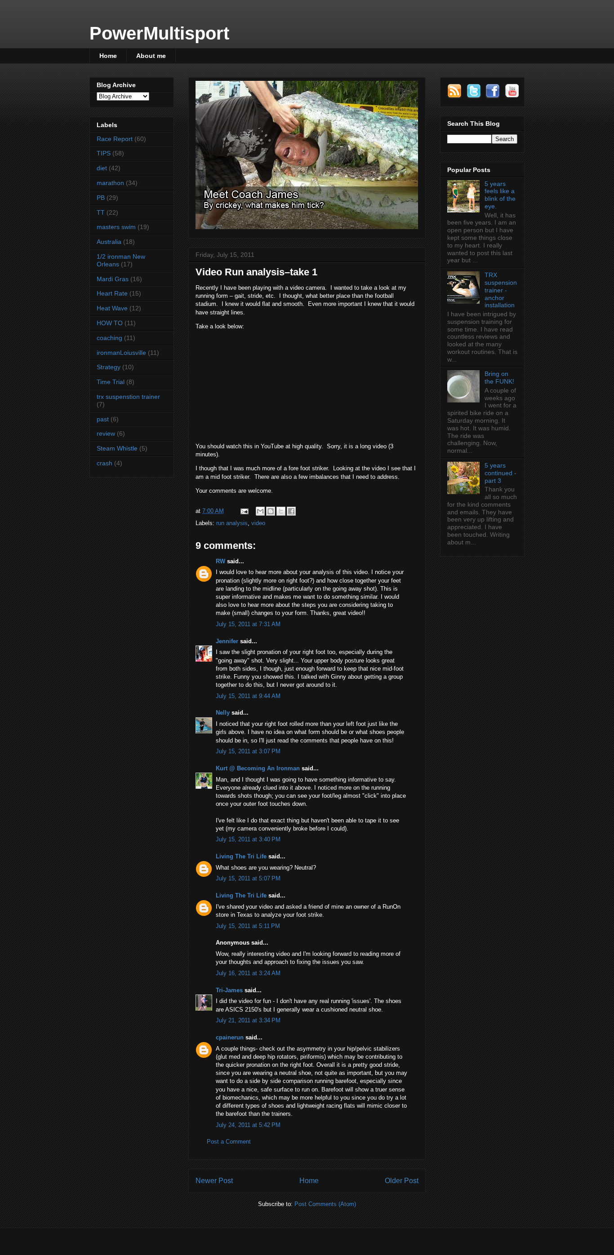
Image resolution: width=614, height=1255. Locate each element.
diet (102, 168)
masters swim (116, 226)
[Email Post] (243, 511)
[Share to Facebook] (291, 511)
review (106, 433)
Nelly (223, 712)
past (103, 419)
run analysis (232, 523)
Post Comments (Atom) (325, 1204)
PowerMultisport (159, 33)
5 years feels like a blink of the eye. (500, 195)
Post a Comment (229, 1141)
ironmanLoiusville (121, 352)
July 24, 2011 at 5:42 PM (248, 1125)
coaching (109, 337)
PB (101, 197)
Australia (109, 241)
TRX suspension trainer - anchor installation (501, 290)
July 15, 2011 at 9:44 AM (248, 696)
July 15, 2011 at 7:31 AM (248, 624)
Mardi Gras (113, 279)
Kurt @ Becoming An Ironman (258, 768)
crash (104, 463)
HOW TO (110, 323)
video (258, 523)
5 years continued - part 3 (500, 473)
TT (101, 212)
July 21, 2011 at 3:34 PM (248, 1020)
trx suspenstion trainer (128, 396)
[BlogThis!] (270, 511)
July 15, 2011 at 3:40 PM (248, 839)
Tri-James (229, 990)
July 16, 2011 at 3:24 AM (248, 973)
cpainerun (230, 1037)
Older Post (401, 1180)
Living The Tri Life (241, 856)
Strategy (108, 367)
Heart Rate (112, 293)
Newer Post (214, 1180)
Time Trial (111, 381)
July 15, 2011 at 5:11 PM (248, 926)
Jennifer (227, 641)
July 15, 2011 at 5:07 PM (248, 878)
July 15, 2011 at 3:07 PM (248, 751)
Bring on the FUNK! (499, 377)
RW (220, 561)
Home (108, 55)
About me (151, 55)
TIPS (104, 153)
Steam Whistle (117, 448)
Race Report (115, 138)
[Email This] (260, 511)
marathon (110, 182)
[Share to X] (280, 511)
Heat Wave (112, 308)
